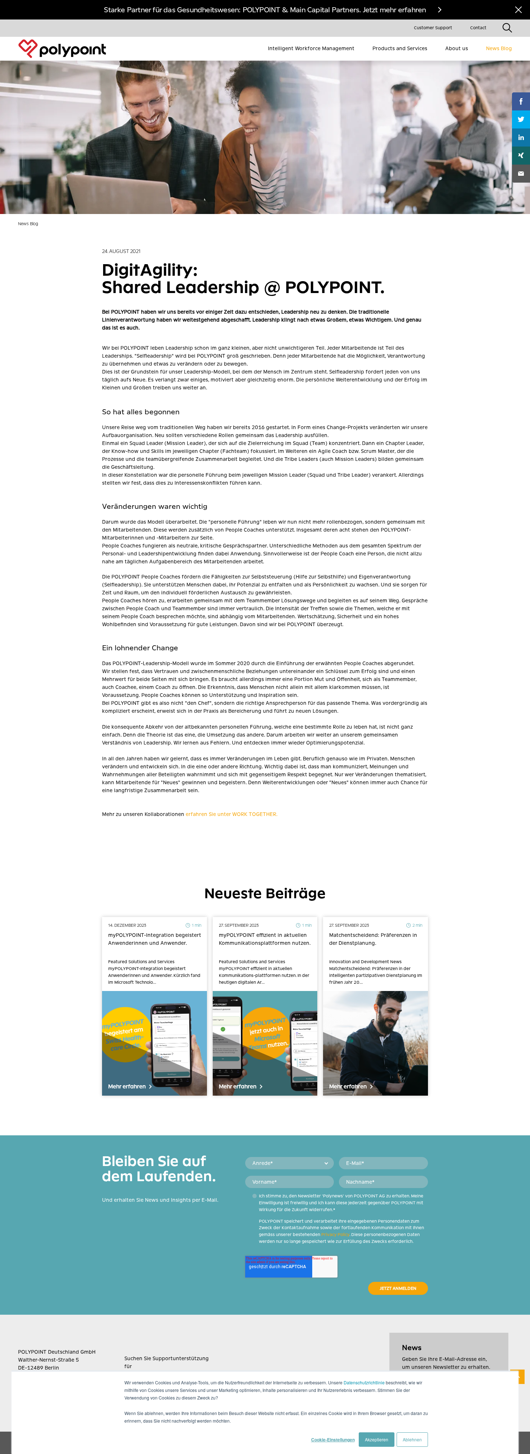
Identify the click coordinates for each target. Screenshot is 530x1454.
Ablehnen (412, 1439)
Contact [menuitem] (478, 28)
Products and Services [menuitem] (399, 48)
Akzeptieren (376, 1439)
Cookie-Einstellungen (333, 1439)
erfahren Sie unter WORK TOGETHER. (232, 814)
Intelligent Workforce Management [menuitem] (311, 48)
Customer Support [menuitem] (433, 28)
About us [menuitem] (456, 48)
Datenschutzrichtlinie (364, 1382)
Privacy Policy (335, 1234)
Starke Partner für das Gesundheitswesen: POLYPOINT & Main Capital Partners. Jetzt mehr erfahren (265, 9)
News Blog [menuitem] (499, 48)
